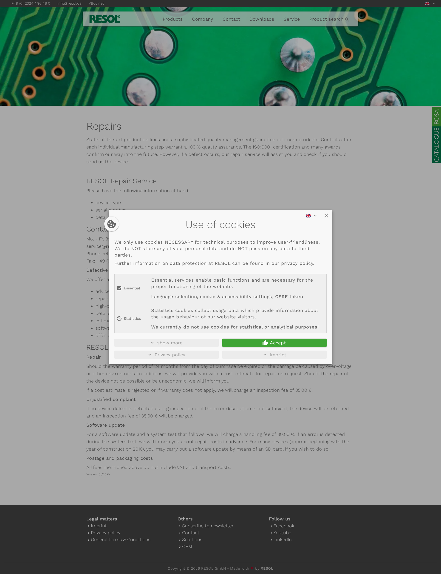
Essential (132, 288)
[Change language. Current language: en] (313, 215)
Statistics (132, 318)
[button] (326, 215)
